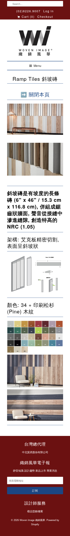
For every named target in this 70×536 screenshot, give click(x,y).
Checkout (45, 16)
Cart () (27, 16)
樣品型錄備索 (35, 511)
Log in (48, 11)
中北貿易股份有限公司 (35, 452)
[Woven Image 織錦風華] (35, 41)
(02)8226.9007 (28, 11)
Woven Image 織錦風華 (32, 520)
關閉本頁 (39, 94)
